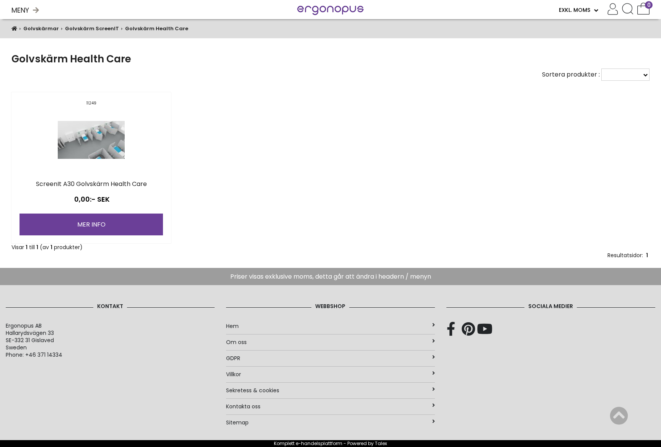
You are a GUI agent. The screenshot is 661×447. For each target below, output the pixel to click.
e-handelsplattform (319, 443)
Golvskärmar (41, 28)
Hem (232, 326)
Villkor (233, 374)
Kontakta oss (243, 406)
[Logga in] (612, 10)
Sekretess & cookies (252, 390)
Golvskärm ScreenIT (92, 28)
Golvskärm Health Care (156, 28)
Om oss (236, 342)
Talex (381, 443)
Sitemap (237, 422)
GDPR (233, 358)
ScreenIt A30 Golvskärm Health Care (91, 183)
